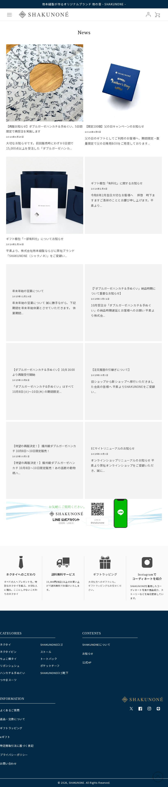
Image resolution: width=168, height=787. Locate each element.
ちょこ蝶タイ (8, 659)
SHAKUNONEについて (96, 645)
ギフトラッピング (105, 574)
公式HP (87, 662)
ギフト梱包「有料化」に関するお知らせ (117, 183)
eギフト (5, 737)
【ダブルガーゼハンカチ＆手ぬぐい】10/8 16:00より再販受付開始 (43, 372)
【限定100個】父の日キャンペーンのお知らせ (114, 126)
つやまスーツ (8, 680)
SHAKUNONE (76, 782)
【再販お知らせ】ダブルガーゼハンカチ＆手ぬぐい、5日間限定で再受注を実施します (44, 128)
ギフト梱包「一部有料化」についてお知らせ (35, 239)
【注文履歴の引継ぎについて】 (111, 370)
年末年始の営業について (28, 291)
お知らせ (87, 654)
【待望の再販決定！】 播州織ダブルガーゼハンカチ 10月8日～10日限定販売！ (44, 448)
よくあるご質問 (9, 710)
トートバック (48, 659)
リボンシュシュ (9, 666)
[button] (9, 14)
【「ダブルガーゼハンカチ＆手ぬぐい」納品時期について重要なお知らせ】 (123, 290)
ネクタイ (5, 645)
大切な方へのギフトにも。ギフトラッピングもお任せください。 (104, 586)
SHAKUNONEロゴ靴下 (54, 673)
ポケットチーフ (50, 666)
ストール (45, 652)
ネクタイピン (8, 652)
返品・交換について (12, 719)
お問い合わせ (8, 763)
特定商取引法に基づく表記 (16, 746)
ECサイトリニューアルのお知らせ (113, 448)
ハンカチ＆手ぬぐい (12, 673)
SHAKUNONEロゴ (51, 645)
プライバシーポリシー (14, 755)
